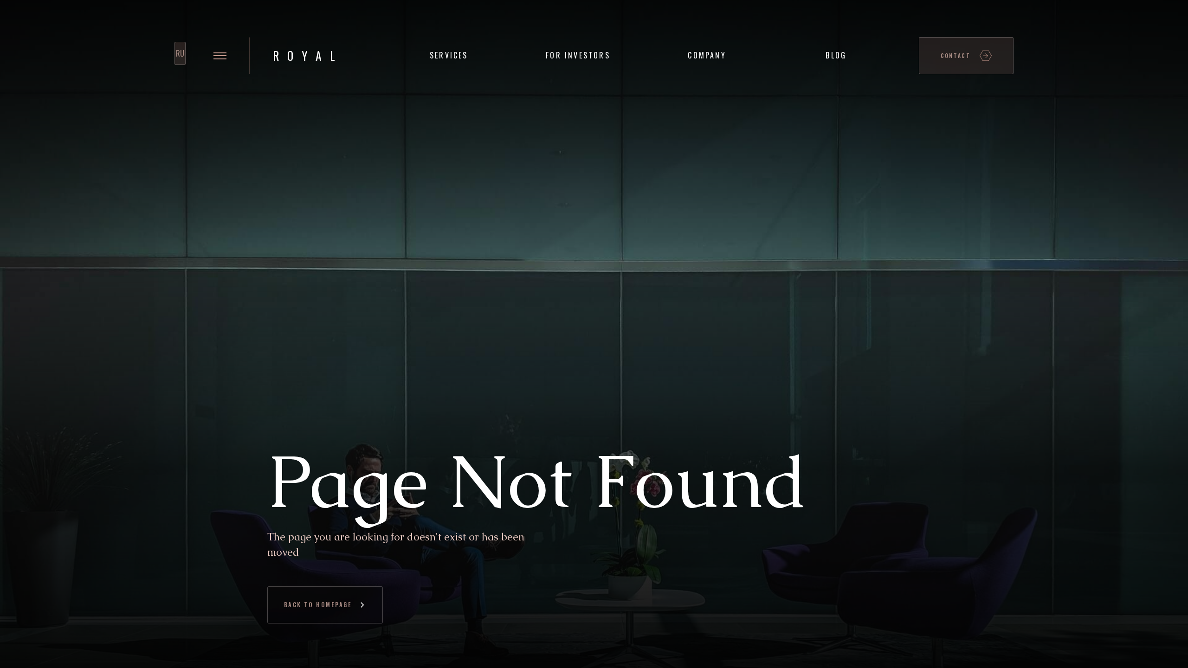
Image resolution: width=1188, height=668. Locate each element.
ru (180, 53)
